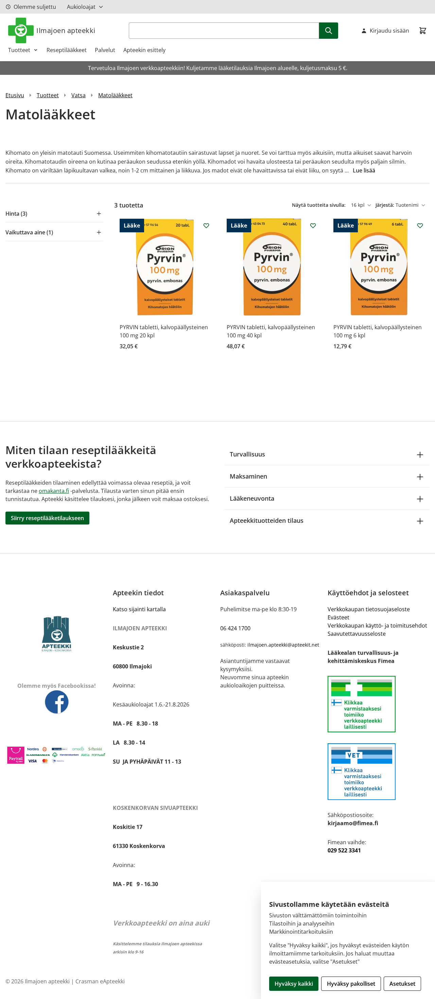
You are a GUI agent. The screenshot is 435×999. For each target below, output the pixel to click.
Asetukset (402, 983)
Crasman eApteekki (100, 981)
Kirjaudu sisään (389, 30)
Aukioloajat (81, 7)
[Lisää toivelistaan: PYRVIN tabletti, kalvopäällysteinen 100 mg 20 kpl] (206, 225)
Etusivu (14, 95)
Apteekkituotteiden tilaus (266, 520)
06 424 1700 (235, 628)
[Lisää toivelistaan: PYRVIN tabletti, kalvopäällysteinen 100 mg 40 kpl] (313, 225)
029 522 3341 (344, 850)
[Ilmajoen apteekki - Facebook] (56, 702)
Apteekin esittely (144, 50)
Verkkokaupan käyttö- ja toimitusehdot (377, 625)
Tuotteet (19, 50)
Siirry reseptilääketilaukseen (47, 518)
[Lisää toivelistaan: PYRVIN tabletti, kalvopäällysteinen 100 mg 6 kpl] (420, 225)
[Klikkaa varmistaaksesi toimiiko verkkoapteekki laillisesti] (379, 771)
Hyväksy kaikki (294, 983)
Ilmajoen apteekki (65, 30)
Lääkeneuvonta (252, 498)
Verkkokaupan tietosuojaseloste (369, 609)
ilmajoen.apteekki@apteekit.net (283, 645)
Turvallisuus (247, 454)
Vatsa (78, 95)
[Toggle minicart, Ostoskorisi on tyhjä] (422, 30)
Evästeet (338, 617)
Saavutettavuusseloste (357, 633)
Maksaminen (248, 476)
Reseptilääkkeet (67, 50)
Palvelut (105, 50)
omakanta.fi (54, 491)
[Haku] (328, 30)
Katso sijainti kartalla (139, 609)
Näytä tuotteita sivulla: (319, 205)
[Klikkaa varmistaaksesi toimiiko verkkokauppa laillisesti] (379, 704)
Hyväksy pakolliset (351, 983)
